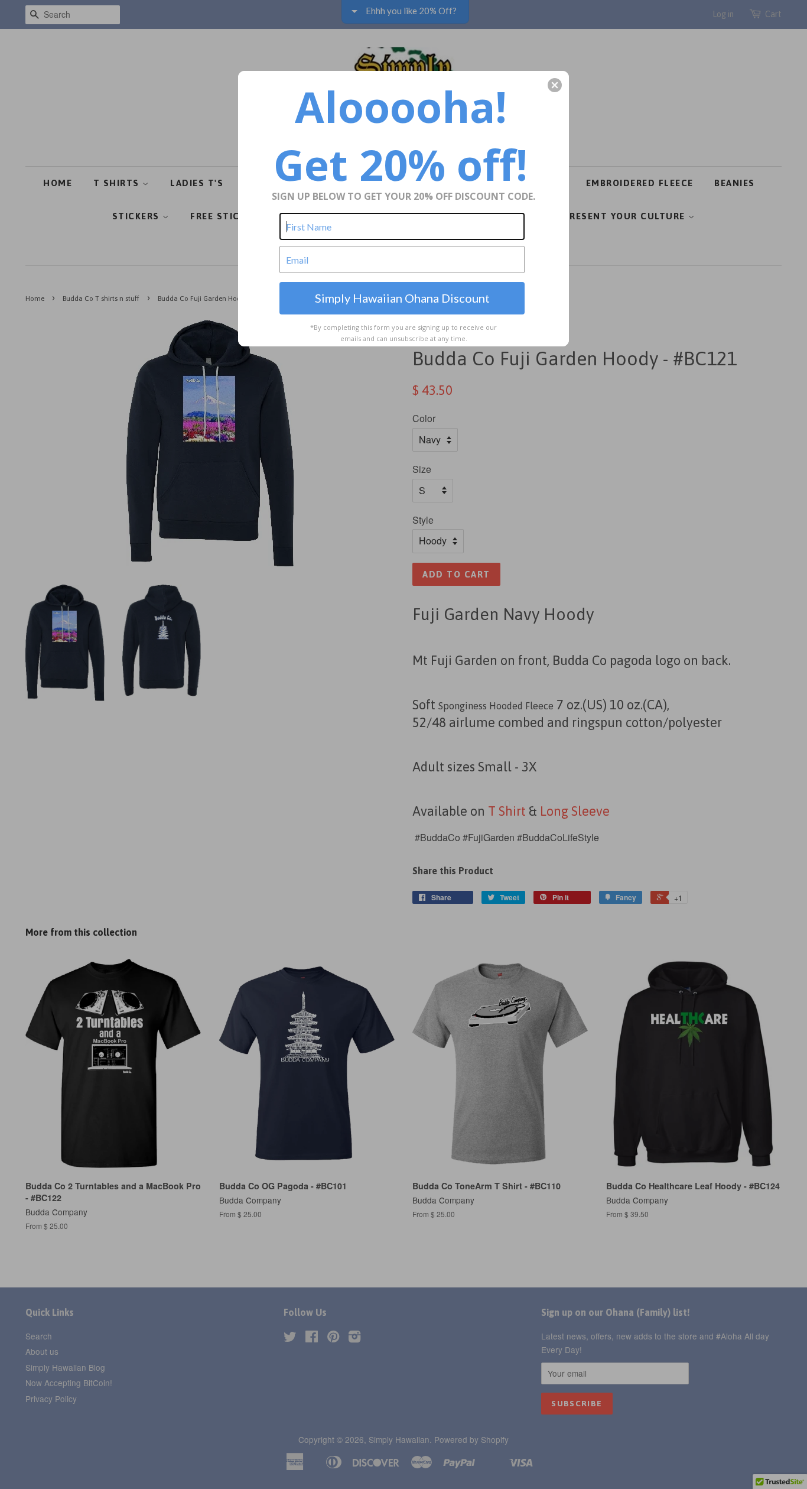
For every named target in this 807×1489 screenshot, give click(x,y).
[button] (555, 85)
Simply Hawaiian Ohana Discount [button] (402, 298)
